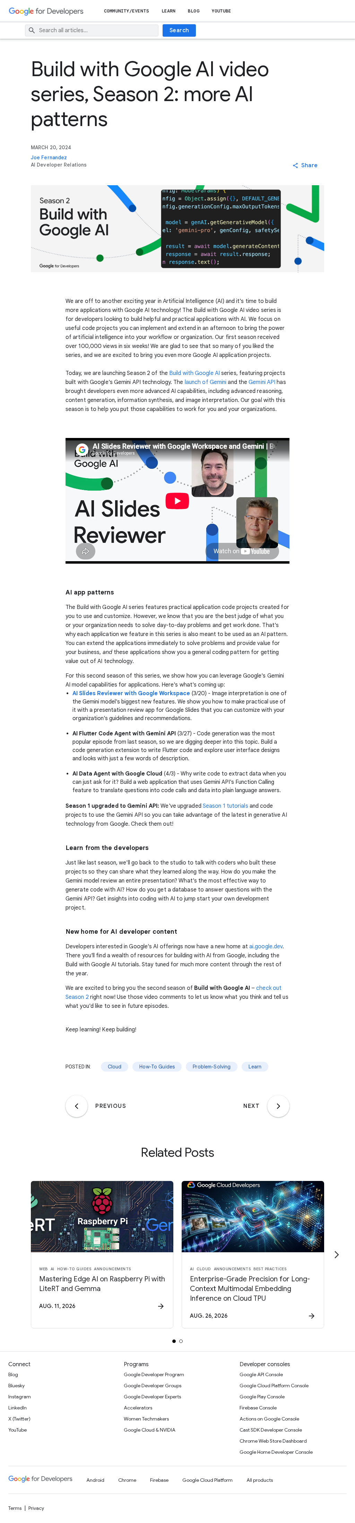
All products (259, 1480)
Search (179, 30)
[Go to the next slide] (336, 1254)
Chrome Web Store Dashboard (273, 1441)
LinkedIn (17, 1408)
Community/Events (126, 11)
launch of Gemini (206, 382)
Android (95, 1480)
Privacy (36, 1508)
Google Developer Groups (152, 1385)
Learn (169, 11)
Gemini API (262, 382)
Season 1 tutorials (225, 806)
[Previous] (77, 1106)
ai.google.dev (266, 946)
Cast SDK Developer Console (271, 1430)
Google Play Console (262, 1397)
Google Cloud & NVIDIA (149, 1430)
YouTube (222, 11)
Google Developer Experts (152, 1397)
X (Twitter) (19, 1419)
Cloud (115, 1067)
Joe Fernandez (49, 157)
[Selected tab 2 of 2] (181, 1341)
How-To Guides (157, 1067)
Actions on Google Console (269, 1419)
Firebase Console (258, 1408)
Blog (193, 11)
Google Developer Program (154, 1374)
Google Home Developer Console (276, 1452)
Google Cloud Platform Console (274, 1385)
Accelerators (138, 1408)
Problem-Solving (212, 1067)
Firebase (159, 1480)
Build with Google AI (194, 373)
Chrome (127, 1480)
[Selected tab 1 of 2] (174, 1341)
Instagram (19, 1397)
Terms (14, 1508)
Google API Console (261, 1374)
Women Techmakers (146, 1419)
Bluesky (16, 1385)
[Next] (278, 1106)
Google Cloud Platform (207, 1480)
